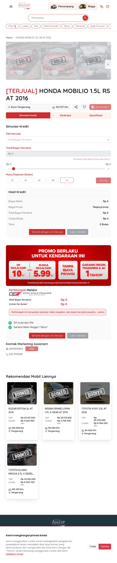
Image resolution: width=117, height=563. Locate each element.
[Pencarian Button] (85, 18)
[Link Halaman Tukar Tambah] (102, 6)
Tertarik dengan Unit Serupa (47, 335)
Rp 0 (105, 201)
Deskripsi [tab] (65, 115)
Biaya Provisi (16, 207)
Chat (31, 348)
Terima (105, 546)
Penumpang (66, 6)
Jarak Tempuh (97, 26)
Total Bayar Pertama (18, 147)
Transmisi (80, 26)
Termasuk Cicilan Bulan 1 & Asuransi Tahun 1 (91, 159)
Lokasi (25, 26)
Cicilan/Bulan (16, 218)
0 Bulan (104, 224)
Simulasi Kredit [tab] (28, 115)
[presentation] (108, 64)
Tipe (36, 26)
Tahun (67, 26)
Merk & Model (50, 26)
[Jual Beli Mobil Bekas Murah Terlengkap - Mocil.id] (24, 5)
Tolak (92, 546)
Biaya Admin (16, 201)
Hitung (103, 180)
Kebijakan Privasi (14, 554)
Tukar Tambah (78, 231)
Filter (11, 26)
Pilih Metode (13, 133)
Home (9, 37)
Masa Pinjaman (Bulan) (19, 174)
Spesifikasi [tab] (95, 115)
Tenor (12, 224)
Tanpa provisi (100, 207)
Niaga (91, 6)
